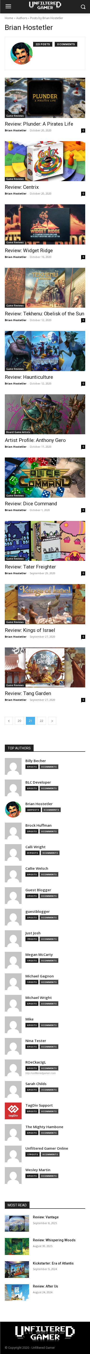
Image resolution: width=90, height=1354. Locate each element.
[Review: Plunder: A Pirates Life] (45, 98)
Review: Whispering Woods (54, 1240)
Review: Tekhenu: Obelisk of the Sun (44, 314)
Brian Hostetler (15, 130)
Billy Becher (35, 760)
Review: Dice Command (31, 504)
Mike (29, 1019)
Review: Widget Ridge (29, 250)
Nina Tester (35, 1040)
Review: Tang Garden (28, 693)
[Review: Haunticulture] (45, 351)
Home (9, 18)
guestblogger (37, 911)
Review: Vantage (46, 1217)
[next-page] (52, 721)
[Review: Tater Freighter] (45, 541)
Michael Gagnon (39, 976)
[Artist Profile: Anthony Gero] (45, 414)
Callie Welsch (36, 868)
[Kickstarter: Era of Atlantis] (17, 1269)
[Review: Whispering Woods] (17, 1246)
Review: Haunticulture (29, 377)
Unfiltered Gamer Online (46, 1148)
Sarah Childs (36, 1083)
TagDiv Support (39, 1105)
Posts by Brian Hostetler (46, 18)
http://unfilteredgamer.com (40, 1073)
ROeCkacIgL (35, 1062)
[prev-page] (9, 721)
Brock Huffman (38, 825)
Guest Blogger (38, 890)
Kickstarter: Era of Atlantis (53, 1263)
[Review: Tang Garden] (45, 667)
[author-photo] (21, 53)
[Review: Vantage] (17, 1223)
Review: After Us (45, 1286)
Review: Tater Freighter (30, 567)
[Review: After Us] (17, 1292)
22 (41, 721)
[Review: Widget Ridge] (45, 224)
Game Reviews (15, 115)
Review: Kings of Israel (30, 630)
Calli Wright (35, 847)
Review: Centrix (22, 187)
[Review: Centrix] (45, 161)
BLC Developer (38, 782)
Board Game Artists (18, 432)
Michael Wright (38, 997)
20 (19, 721)
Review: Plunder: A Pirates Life (39, 124)
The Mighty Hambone (44, 1127)
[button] (83, 6)
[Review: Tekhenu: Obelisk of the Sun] (45, 288)
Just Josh (33, 933)
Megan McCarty (39, 954)
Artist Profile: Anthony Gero (35, 440)
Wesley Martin (37, 1170)
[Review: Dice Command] (45, 477)
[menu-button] (8, 6)
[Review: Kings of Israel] (45, 604)
